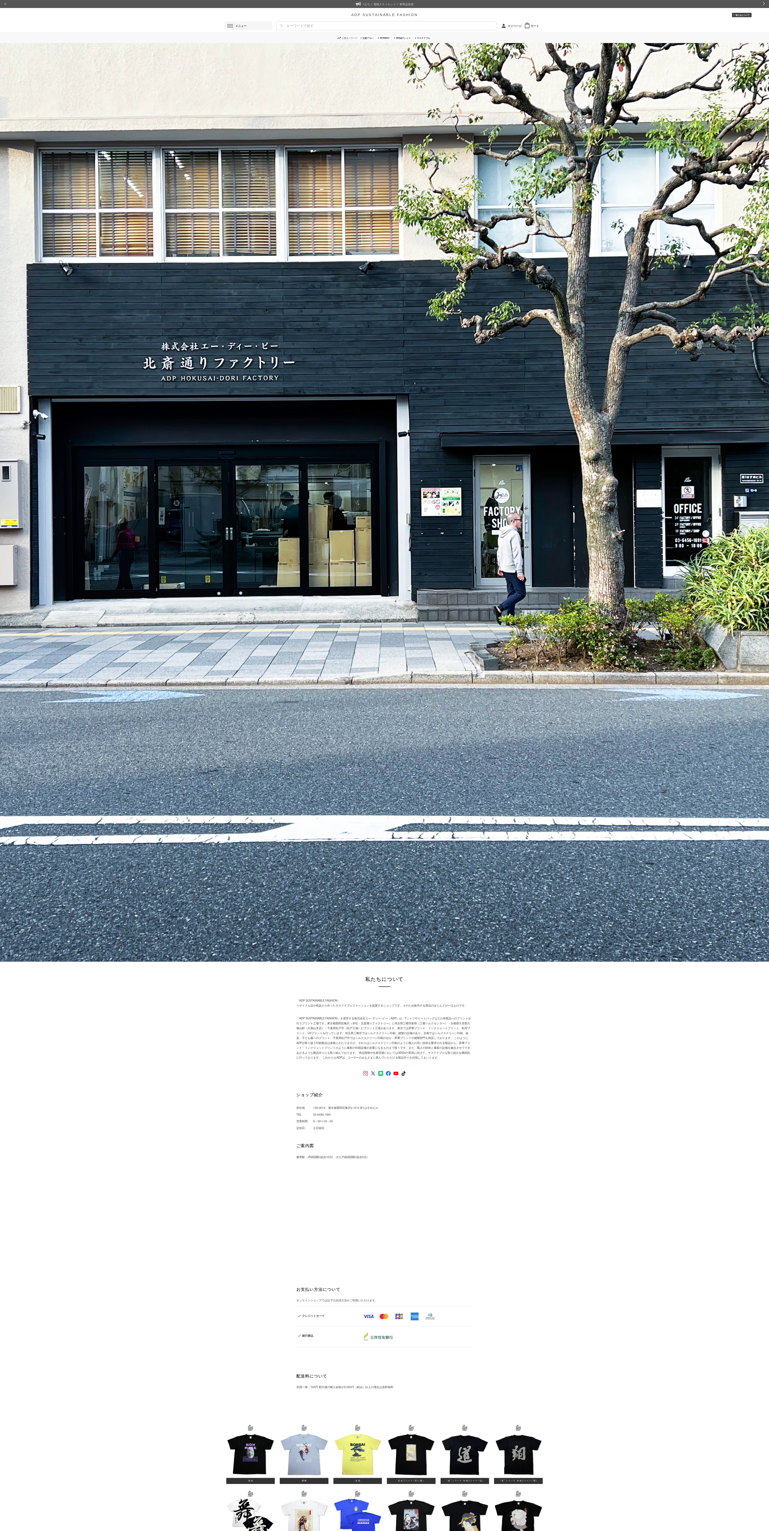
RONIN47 (385, 37)
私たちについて (743, 15)
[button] (250, 1453)
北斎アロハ (367, 37)
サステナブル (423, 37)
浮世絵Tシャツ (403, 37)
